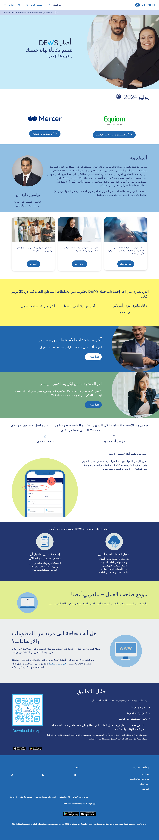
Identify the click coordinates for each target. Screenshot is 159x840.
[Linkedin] (76, 775)
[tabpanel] (79, 484)
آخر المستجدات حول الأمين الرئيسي (112, 134)
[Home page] (145, 4)
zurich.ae (145, 774)
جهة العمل (144, 784)
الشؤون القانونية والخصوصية (45, 797)
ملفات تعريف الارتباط (80, 797)
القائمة (11, 5)
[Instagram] (45, 775)
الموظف (145, 789)
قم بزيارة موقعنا (58, 663)
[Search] (19, 5)
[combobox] (36, 5)
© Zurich (13, 797)
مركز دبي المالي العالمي (139, 779)
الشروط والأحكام (26, 797)
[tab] (114, 439)
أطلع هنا (33, 264)
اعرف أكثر (79, 264)
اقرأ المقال (93, 357)
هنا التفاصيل (125, 264)
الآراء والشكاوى (64, 797)
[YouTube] (13, 775)
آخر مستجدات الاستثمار (43, 134)
